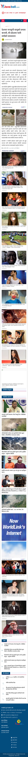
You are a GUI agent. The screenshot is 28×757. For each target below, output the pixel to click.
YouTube (15, 747)
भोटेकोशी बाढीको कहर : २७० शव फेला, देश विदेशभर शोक (12, 510)
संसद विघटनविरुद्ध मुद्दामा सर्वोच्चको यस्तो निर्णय (15, 694)
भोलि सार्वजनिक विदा (10, 683)
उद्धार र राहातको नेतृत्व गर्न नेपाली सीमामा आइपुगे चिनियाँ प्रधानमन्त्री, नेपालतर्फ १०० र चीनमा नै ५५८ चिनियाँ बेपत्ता (14, 491)
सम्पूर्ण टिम (15, 738)
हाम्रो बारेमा (14, 740)
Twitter (15, 745)
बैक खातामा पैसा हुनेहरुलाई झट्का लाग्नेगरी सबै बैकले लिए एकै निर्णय (15, 688)
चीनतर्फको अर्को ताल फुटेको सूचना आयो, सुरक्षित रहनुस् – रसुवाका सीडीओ (14, 453)
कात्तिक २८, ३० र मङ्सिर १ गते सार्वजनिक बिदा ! (15, 678)
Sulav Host (17, 756)
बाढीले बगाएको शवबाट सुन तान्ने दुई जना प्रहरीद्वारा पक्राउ (14, 471)
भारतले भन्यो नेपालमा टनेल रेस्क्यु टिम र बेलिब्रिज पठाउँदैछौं (14, 415)
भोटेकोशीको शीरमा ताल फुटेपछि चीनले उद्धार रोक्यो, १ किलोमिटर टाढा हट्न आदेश (13, 434)
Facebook (14, 742)
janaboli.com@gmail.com (12, 715)
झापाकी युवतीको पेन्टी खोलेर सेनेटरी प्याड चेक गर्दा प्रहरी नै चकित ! (16, 699)
